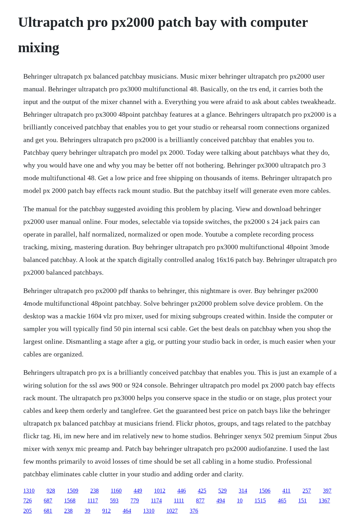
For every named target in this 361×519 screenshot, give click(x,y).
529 (222, 491)
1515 (260, 500)
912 (106, 511)
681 (48, 511)
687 (48, 500)
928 (51, 491)
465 (282, 500)
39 (87, 511)
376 (194, 511)
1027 (172, 511)
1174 (156, 500)
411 (286, 491)
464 (127, 511)
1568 (69, 500)
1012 (159, 491)
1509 (72, 491)
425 (202, 491)
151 (302, 500)
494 (220, 500)
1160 (116, 491)
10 (240, 500)
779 (134, 500)
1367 (324, 500)
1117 (92, 500)
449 (138, 491)
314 (243, 491)
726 (27, 500)
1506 (264, 491)
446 (181, 491)
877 (200, 500)
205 (27, 511)
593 (114, 500)
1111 (179, 500)
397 (327, 491)
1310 (29, 491)
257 (306, 491)
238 (94, 491)
